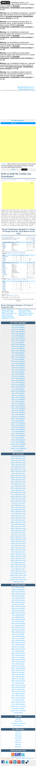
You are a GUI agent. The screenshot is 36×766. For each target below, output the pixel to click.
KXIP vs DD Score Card (18, 530)
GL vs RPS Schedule (18, 598)
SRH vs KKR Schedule (18, 602)
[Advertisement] (18, 104)
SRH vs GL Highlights (18, 395)
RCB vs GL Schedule (18, 679)
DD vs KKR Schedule (18, 640)
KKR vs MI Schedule (18, 596)
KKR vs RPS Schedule (18, 681)
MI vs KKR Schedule (18, 636)
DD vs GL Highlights (18, 372)
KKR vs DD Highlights (18, 327)
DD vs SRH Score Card (18, 564)
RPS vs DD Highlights (18, 427)
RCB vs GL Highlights (18, 416)
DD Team (18, 734)
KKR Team (18, 736)
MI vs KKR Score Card (18, 505)
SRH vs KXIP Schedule (18, 623)
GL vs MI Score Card (18, 569)
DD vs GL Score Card (18, 503)
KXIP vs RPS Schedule (18, 606)
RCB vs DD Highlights (18, 346)
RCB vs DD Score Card (18, 477)
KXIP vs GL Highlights (18, 329)
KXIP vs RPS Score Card (18, 475)
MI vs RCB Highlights (18, 353)
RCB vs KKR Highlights (18, 387)
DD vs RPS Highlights (18, 393)
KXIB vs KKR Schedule (18, 613)
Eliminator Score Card (18, 577)
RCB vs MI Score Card (18, 541)
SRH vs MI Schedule (18, 611)
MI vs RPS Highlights (18, 325)
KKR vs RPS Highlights (18, 418)
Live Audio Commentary (18, 723)
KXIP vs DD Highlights (18, 399)
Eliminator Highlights (18, 446)
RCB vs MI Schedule (18, 672)
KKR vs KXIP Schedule (18, 653)
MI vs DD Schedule (18, 683)
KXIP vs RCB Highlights (18, 406)
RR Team (18, 744)
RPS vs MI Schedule (18, 647)
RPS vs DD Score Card (18, 558)
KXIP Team (18, 738)
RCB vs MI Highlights (18, 410)
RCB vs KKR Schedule (18, 649)
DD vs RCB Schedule (18, 704)
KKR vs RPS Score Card (18, 550)
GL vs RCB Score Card (18, 494)
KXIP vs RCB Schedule (18, 668)
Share (13, 169)
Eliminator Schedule (18, 708)
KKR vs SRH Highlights (18, 440)
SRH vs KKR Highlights (18, 340)
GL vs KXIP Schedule (18, 645)
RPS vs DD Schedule (18, 689)
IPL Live (10, 123)
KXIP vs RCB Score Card (18, 537)
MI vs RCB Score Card (18, 484)
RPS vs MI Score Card (18, 516)
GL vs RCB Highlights (18, 363)
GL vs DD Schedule (18, 651)
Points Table (18, 721)
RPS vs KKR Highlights (18, 365)
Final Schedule (18, 712)
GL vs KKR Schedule (18, 693)
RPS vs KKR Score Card (18, 496)
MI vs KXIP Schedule (18, 676)
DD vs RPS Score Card (18, 524)
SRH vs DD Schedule (18, 674)
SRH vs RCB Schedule (18, 642)
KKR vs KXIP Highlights (18, 391)
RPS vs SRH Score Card (18, 539)
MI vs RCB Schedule (18, 615)
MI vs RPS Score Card (18, 456)
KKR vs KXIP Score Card (18, 522)
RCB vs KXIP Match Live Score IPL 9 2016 (9, 314)
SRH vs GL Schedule (18, 657)
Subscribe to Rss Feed (18, 757)
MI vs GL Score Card (18, 473)
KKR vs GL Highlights (18, 404)
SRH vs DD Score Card (18, 543)
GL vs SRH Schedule (18, 617)
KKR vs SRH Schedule (18, 702)
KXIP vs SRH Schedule (18, 685)
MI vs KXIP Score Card (18, 545)
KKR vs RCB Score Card (18, 556)
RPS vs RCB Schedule (18, 619)
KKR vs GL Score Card (18, 535)
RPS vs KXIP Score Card (18, 567)
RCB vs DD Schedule (18, 608)
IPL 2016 (28, 758)
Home (3, 164)
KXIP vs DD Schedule (18, 662)
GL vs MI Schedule (18, 700)
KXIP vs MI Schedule (18, 630)
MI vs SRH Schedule (18, 664)
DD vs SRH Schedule (18, 695)
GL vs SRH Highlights (18, 355)
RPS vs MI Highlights (18, 384)
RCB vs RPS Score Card (18, 528)
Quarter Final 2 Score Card (18, 579)
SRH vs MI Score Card (18, 479)
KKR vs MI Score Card (18, 465)
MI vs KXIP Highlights (18, 414)
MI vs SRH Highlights (18, 401)
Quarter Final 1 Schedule (18, 706)
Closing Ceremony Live (25, 89)
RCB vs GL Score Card (18, 547)
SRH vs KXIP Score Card (18, 492)
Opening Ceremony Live (25, 87)
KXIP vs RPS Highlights (18, 344)
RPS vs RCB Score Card (18, 488)
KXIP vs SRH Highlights (18, 423)
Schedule (18, 719)
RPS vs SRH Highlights (18, 408)
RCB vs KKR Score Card (18, 518)
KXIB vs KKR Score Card (18, 482)
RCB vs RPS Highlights (18, 397)
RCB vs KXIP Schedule (18, 691)
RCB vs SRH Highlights (18, 331)
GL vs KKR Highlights (18, 431)
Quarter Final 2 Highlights (18, 448)
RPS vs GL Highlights (18, 376)
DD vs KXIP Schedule (18, 600)
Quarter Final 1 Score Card (18, 575)
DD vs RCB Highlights (18, 442)
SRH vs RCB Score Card (18, 511)
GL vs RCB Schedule (18, 625)
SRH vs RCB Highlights (18, 380)
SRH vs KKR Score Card (18, 471)
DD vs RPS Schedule (18, 655)
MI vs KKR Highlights (18, 374)
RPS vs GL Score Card (18, 507)
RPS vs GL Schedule (18, 638)
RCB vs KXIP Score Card (18, 560)
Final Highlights (18, 450)
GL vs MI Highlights (18, 438)
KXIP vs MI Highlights (18, 367)
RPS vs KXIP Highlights (18, 435)
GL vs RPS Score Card (18, 467)
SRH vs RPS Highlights (18, 370)
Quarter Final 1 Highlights (18, 444)
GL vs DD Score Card (18, 520)
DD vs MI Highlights (18, 359)
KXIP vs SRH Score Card (18, 554)
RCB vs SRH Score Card (18, 462)
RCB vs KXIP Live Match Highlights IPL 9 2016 (26, 314)
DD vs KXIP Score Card (18, 469)
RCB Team (18, 742)
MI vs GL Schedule (18, 604)
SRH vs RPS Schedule (18, 632)
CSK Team (18, 732)
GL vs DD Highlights (18, 389)
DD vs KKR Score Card (18, 509)
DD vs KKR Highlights (18, 378)
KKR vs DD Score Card (18, 458)
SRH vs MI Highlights (18, 348)
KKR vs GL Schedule (18, 666)
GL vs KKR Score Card (18, 562)
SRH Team (18, 746)
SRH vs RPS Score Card (18, 501)
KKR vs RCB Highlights (18, 425)
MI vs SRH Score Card (18, 533)
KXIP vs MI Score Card (18, 499)
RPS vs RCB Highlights (18, 357)
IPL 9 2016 (21, 758)
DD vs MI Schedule (18, 621)
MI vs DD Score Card (18, 552)
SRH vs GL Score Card (18, 526)
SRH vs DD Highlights (18, 412)
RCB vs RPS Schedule (18, 659)
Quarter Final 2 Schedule (18, 710)
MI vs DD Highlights (18, 421)
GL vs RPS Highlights (18, 336)
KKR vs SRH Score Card (18, 571)
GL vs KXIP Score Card (18, 513)
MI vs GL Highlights (18, 342)
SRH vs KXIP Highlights (18, 361)
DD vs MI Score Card (18, 490)
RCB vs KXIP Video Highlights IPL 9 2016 (8, 317)
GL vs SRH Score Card (18, 486)
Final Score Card (18, 581)
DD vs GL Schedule (18, 634)
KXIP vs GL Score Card (18, 460)
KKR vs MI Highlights (18, 333)
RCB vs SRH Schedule (18, 594)
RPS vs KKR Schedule (18, 628)
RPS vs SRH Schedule (18, 670)
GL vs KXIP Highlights (18, 382)
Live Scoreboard (18, 725)
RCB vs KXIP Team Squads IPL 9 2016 (7, 311)
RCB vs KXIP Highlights (18, 429)
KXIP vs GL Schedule (18, 591)
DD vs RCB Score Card (18, 573)
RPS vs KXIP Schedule (18, 698)
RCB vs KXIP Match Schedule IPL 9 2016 (25, 311)
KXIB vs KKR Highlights (18, 350)
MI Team (18, 740)
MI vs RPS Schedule (18, 587)
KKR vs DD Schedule (18, 589)
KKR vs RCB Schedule (18, 687)
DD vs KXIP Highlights (18, 338)
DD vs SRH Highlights (18, 433)
